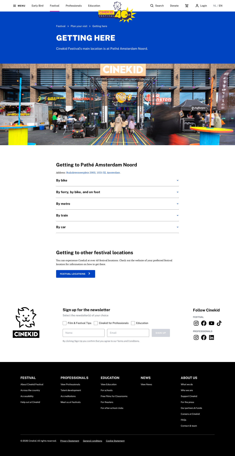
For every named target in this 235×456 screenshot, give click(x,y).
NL (215, 5)
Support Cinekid (189, 396)
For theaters (107, 402)
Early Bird (37, 5)
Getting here (99, 26)
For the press (187, 402)
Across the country (30, 390)
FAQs (183, 420)
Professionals (74, 5)
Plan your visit (79, 26)
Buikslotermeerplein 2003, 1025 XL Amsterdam (93, 172)
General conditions (92, 441)
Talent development (71, 390)
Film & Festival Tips (79, 323)
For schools (107, 390)
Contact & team (189, 426)
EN (220, 5)
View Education (109, 384)
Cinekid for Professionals (114, 323)
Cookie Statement (115, 441)
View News (146, 384)
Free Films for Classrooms (114, 396)
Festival (61, 26)
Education (94, 5)
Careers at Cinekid (190, 414)
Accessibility (26, 396)
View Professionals (70, 384)
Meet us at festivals (71, 402)
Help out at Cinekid (30, 402)
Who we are (187, 390)
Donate (174, 5)
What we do (187, 384)
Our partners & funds (191, 408)
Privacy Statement (69, 441)
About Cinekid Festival (31, 384)
